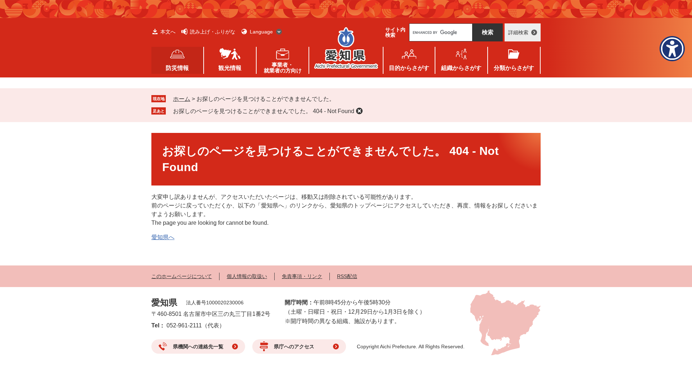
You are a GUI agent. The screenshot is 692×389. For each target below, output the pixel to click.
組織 (461, 68)
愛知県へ (162, 237)
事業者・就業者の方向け (283, 67)
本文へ (168, 32)
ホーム (181, 99)
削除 (359, 111)
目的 (409, 68)
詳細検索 (518, 32)
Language (261, 32)
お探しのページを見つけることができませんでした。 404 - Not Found (263, 111)
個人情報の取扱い (247, 276)
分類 (514, 68)
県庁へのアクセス (294, 346)
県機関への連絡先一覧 (198, 346)
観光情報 (229, 68)
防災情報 (177, 68)
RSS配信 (347, 276)
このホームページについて (181, 276)
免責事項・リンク (302, 276)
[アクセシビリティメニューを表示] (672, 48)
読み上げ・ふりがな (212, 32)
